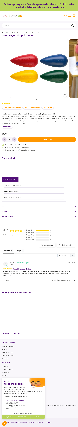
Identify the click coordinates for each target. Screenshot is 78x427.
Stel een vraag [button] (48, 245)
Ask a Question (7, 217)
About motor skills (7, 369)
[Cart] (65, 16)
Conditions (5, 372)
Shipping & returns (8, 355)
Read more (7, 127)
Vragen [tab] (19, 251)
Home (4, 33)
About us (5, 366)
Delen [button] (7, 280)
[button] (70, 280)
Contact (4, 375)
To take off (5, 358)
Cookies (48, 422)
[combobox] (39, 25)
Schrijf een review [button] (67, 245)
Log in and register (8, 346)
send (3, 207)
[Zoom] (65, 95)
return (4, 212)
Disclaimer (40, 422)
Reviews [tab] (7, 251)
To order (4, 349)
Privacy (31, 422)
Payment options (7, 352)
